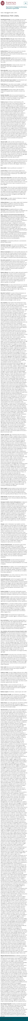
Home (2, 12)
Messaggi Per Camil (8, 12)
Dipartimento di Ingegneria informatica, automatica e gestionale (16, 7)
